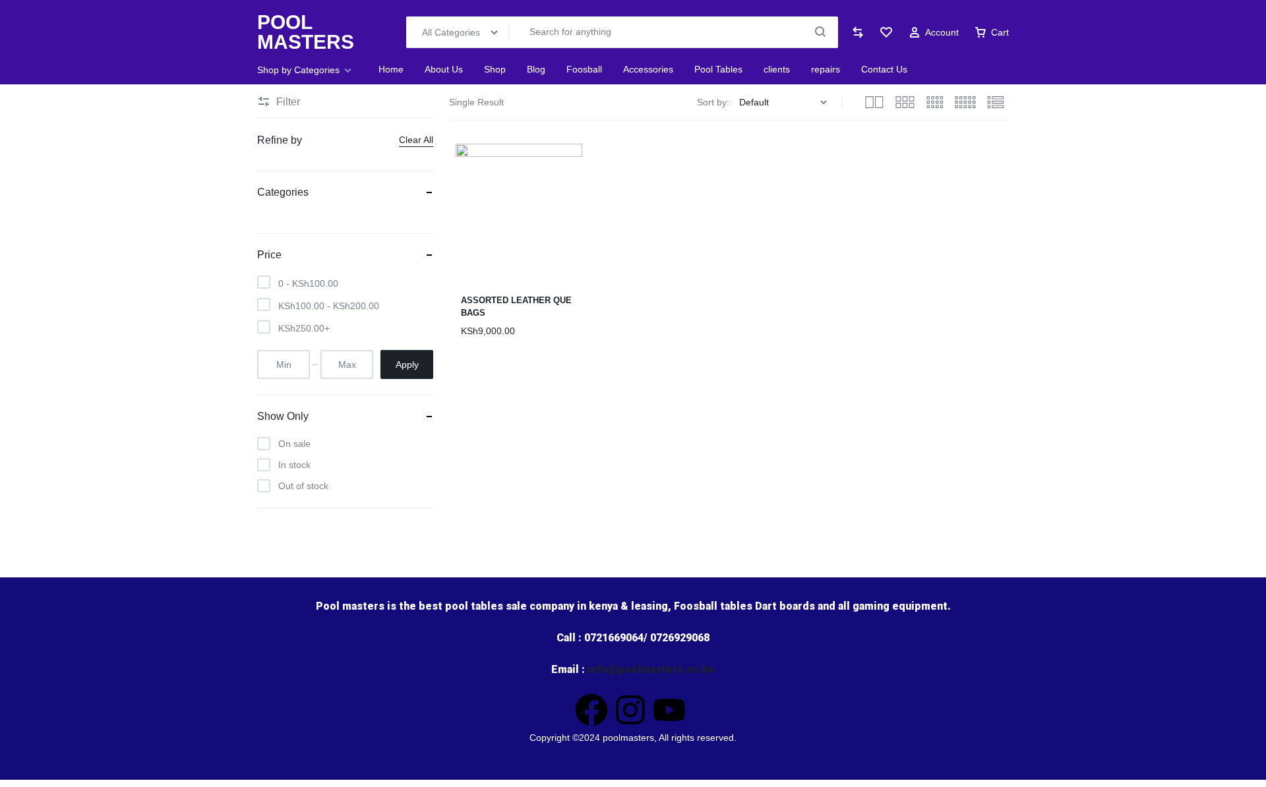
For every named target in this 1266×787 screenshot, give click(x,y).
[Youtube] (669, 709)
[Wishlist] (886, 32)
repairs (825, 69)
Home (391, 69)
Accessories (648, 69)
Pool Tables (718, 69)
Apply (407, 364)
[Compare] (857, 32)
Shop (495, 69)
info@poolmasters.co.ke (651, 669)
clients (777, 69)
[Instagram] (630, 709)
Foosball (584, 69)
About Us (444, 69)
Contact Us (884, 69)
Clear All (416, 139)
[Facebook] (591, 709)
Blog (536, 69)
